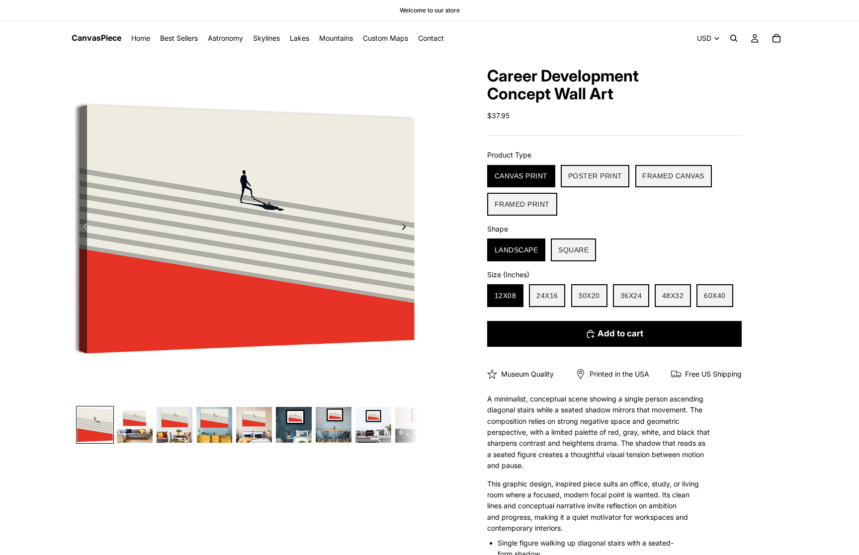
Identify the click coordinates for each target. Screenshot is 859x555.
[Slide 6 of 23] (294, 425)
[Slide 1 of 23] (95, 425)
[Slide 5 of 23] (254, 425)
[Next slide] (407, 228)
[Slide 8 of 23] (373, 425)
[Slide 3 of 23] (174, 425)
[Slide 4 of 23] (214, 425)
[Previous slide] (82, 228)
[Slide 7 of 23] (333, 425)
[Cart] (776, 38)
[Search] (734, 38)
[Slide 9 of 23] (413, 425)
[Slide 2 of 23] (135, 425)
